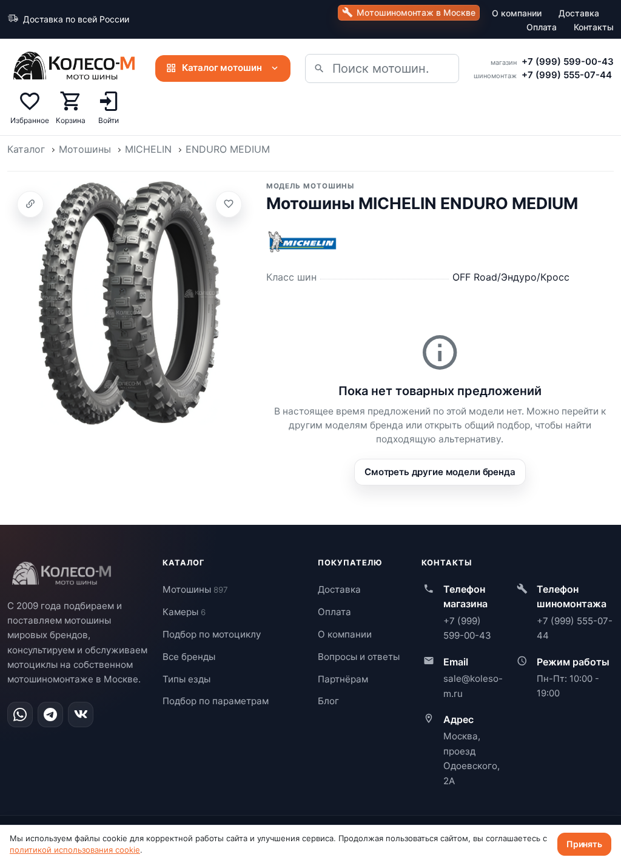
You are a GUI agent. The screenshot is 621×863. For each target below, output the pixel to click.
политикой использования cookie (75, 850)
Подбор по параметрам (216, 701)
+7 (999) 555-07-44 (567, 75)
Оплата (541, 27)
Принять (584, 844)
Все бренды (189, 656)
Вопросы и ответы (359, 656)
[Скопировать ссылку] (30, 204)
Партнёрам (343, 679)
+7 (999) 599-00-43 (568, 61)
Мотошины (85, 149)
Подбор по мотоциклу (212, 634)
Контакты (594, 27)
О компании (517, 13)
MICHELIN (148, 149)
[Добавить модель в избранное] (228, 204)
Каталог (26, 149)
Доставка (579, 13)
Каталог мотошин (222, 67)
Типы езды (186, 679)
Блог (328, 701)
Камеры (184, 612)
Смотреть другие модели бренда (439, 472)
